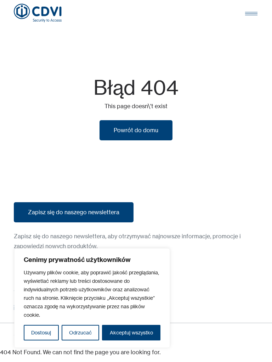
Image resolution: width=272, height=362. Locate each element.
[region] (92, 298)
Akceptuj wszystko (131, 332)
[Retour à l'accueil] (38, 13)
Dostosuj (41, 332)
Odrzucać (80, 332)
